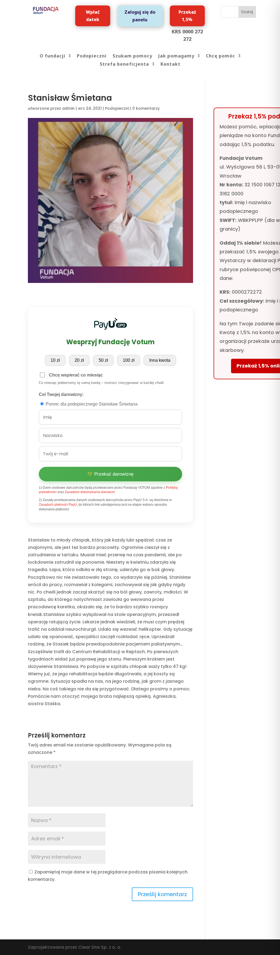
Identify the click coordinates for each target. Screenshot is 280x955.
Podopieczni (92, 56)
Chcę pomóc (220, 56)
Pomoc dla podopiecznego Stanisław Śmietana (91, 404)
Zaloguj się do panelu (139, 15)
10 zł (55, 360)
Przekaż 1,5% (187, 15)
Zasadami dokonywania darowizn (90, 492)
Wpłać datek (93, 15)
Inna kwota (159, 360)
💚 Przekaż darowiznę (110, 474)
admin (68, 108)
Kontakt (170, 64)
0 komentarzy (146, 108)
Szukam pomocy (132, 56)
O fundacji (52, 56)
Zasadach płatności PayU (58, 505)
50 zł (103, 360)
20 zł (79, 360)
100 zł (129, 360)
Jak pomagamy (176, 56)
